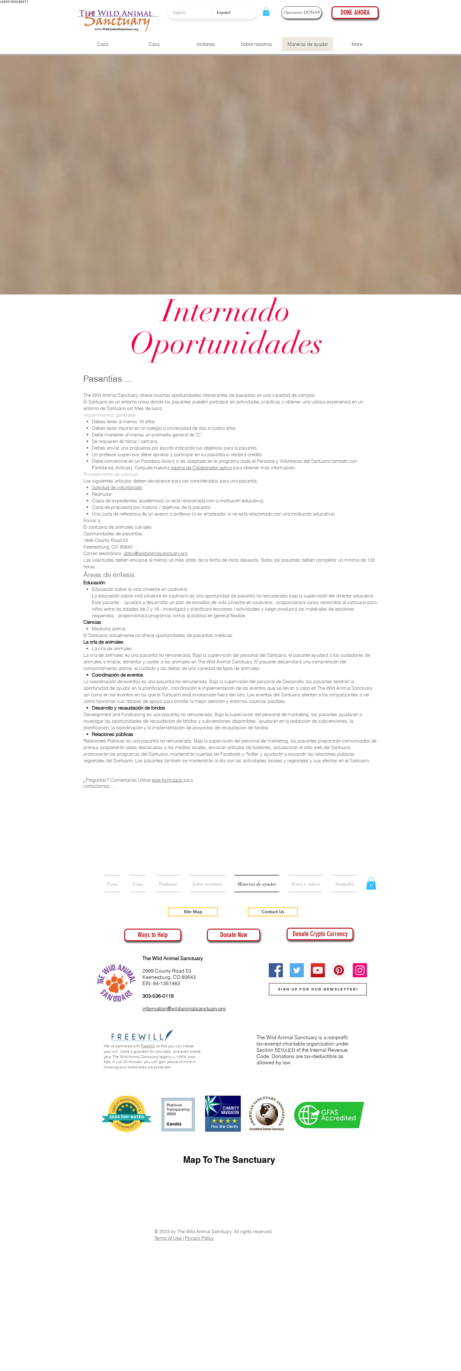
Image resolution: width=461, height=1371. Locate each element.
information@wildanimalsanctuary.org (184, 1008)
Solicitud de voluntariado (117, 487)
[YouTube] (318, 970)
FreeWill (148, 1046)
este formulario (167, 780)
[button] (266, 11)
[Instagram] (360, 970)
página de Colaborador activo (201, 468)
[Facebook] (276, 970)
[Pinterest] (339, 970)
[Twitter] (297, 970)
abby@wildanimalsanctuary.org (156, 553)
